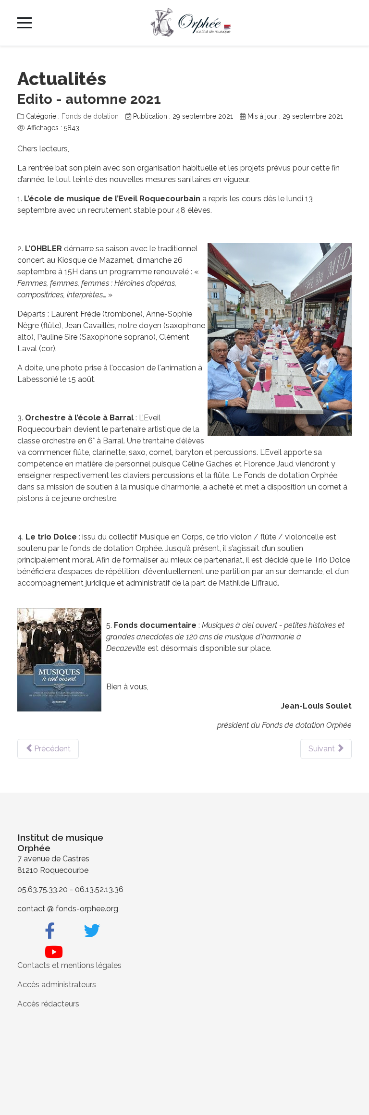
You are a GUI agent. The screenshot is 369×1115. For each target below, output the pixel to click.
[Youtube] (54, 952)
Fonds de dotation (90, 116)
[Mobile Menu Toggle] (24, 22)
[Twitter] (92, 931)
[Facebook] (49, 931)
